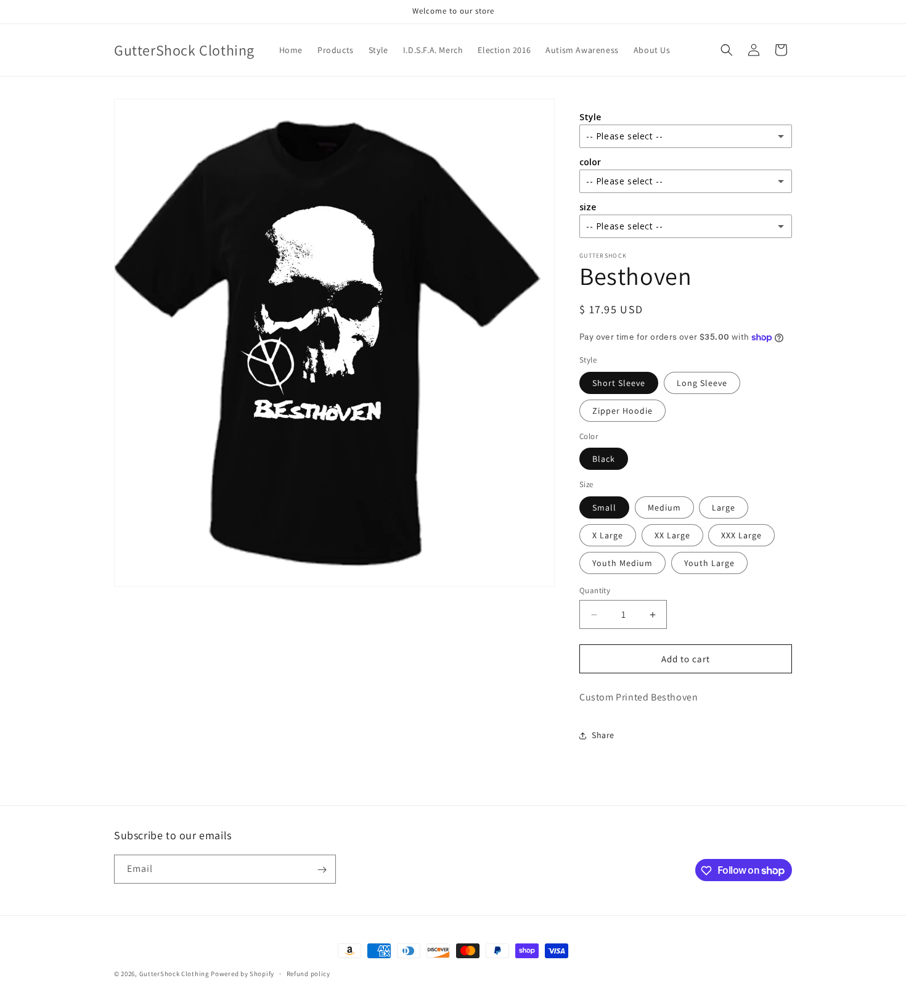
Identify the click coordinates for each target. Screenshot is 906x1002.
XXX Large (741, 535)
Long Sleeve (702, 382)
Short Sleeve (618, 382)
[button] (726, 50)
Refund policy (308, 973)
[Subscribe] (321, 869)
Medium (664, 507)
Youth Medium (622, 563)
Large (723, 507)
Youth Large (709, 563)
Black (603, 458)
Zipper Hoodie (622, 410)
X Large (607, 535)
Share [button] (603, 735)
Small (604, 507)
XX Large (672, 535)
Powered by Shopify (242, 973)
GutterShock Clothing (174, 973)
